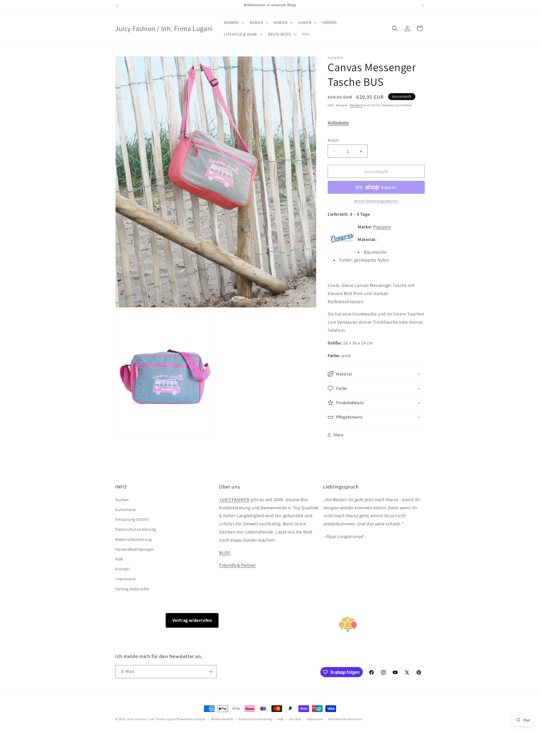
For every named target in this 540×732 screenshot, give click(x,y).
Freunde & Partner (237, 565)
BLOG (224, 553)
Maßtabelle (338, 123)
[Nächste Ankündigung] (423, 5)
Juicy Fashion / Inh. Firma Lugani (151, 719)
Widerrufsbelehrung (133, 539)
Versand (356, 105)
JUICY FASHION (234, 500)
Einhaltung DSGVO (132, 519)
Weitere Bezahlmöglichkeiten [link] (376, 201)
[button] (233, 22)
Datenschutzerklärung (135, 529)
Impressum (125, 578)
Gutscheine (125, 509)
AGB (119, 559)
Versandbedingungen (134, 549)
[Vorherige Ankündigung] (117, 5)
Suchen (122, 499)
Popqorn (382, 227)
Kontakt (122, 568)
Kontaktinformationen (345, 719)
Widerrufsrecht (222, 719)
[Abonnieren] (210, 671)
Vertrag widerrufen (132, 588)
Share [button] (338, 434)
